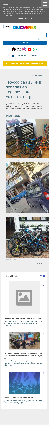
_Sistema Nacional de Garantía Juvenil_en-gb (23, 318)
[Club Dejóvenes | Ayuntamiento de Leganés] (24, 29)
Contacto (21, 56)
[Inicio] (13, 55)
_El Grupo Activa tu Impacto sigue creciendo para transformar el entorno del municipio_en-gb (23, 356)
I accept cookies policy (24, 18)
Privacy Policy (7, 15)
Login (25, 43)
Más (40, 276)
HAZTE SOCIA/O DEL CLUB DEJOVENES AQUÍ (24, 64)
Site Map (43, 39)
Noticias (33, 56)
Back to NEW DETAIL (36, 263)
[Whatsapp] (34, 49)
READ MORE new (43, 286)
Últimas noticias (11, 276)
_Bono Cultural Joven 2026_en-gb (18, 398)
